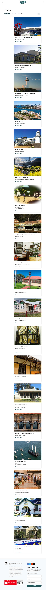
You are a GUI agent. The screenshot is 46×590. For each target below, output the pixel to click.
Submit (34, 585)
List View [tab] (7, 13)
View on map (19, 41)
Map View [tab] (14, 13)
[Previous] (6, 583)
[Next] (21, 583)
